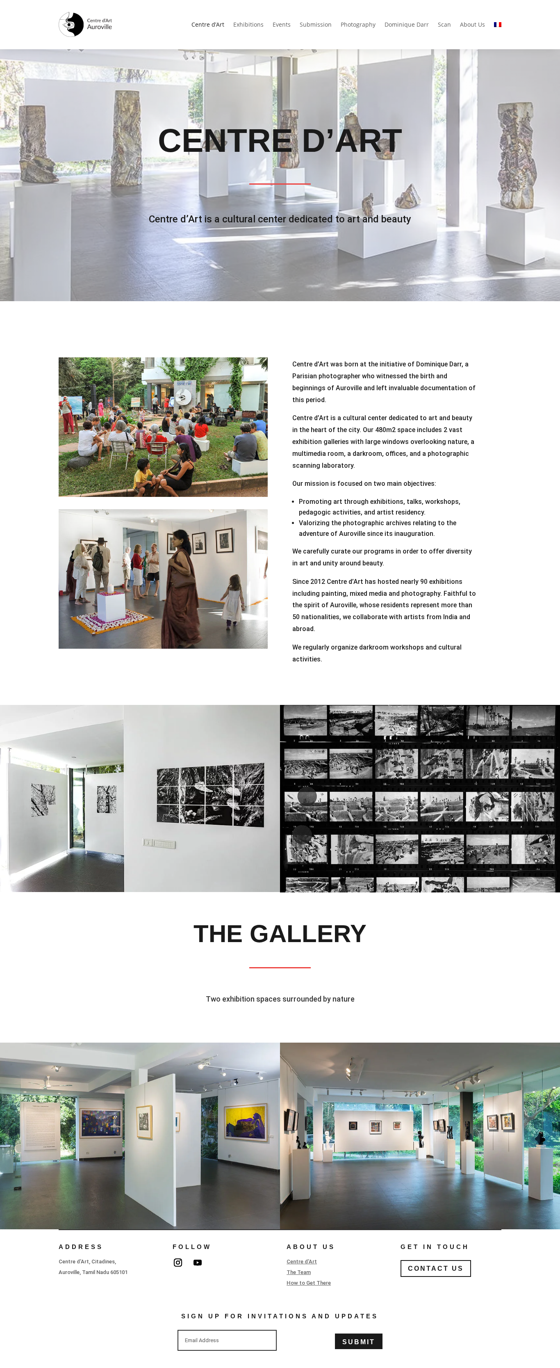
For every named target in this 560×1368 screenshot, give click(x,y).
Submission (316, 24)
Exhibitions (248, 24)
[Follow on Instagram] (178, 1262)
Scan (444, 24)
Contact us (436, 1268)
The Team (299, 1272)
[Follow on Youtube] (197, 1262)
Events (282, 24)
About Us (472, 24)
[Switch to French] (497, 24)
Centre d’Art (207, 24)
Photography (358, 24)
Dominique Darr (407, 24)
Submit (358, 1341)
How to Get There (309, 1283)
